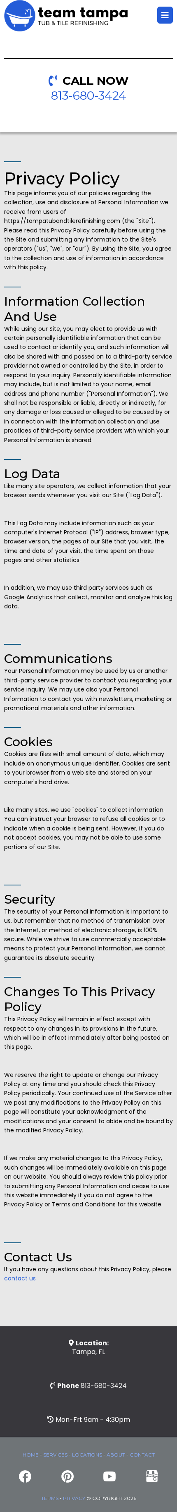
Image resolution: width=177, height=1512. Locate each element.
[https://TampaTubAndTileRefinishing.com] (66, 15)
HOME (31, 1455)
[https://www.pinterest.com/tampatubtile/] (68, 1476)
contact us (20, 1278)
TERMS (49, 1498)
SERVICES (55, 1455)
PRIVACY (74, 1498)
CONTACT (142, 1455)
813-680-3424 (88, 96)
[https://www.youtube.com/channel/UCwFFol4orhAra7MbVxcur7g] (110, 1476)
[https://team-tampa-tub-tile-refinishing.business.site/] (152, 1475)
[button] (165, 16)
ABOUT (116, 1455)
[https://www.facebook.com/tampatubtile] (25, 1476)
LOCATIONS (87, 1455)
